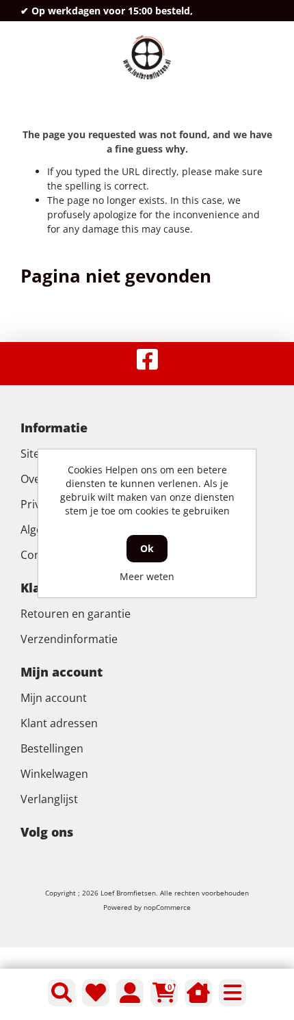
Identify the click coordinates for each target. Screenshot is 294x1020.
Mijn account (54, 697)
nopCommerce (167, 907)
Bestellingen (52, 748)
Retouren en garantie (76, 613)
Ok (147, 548)
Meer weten (147, 576)
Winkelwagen (54, 773)
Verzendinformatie (69, 638)
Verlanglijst (49, 799)
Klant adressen (59, 723)
